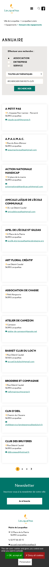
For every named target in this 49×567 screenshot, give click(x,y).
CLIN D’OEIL (12, 411)
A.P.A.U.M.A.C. (14, 139)
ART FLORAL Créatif (19, 260)
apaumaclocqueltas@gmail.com (22, 149)
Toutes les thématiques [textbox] (20, 74)
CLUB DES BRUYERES (18, 441)
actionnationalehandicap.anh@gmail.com (24, 186)
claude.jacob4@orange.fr (19, 119)
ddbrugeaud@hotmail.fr (18, 452)
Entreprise (20, 62)
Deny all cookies (35, 555)
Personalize (25, 562)
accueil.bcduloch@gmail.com (21, 361)
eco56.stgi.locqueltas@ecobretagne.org (26, 240)
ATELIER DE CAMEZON (19, 320)
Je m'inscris (24, 501)
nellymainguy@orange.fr (19, 391)
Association (21, 58)
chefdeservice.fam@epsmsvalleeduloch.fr (24, 424)
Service (18, 66)
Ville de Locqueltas (11, 21)
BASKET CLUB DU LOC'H (20, 350)
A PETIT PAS (13, 108)
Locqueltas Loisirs (29, 21)
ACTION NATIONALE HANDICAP (18, 171)
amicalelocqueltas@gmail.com (21, 211)
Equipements (11, 24)
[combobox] (24, 74)
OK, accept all (15, 555)
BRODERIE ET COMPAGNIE (22, 381)
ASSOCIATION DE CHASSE (22, 290)
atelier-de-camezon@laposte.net (22, 331)
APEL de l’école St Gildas (23, 230)
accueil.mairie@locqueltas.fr (23, 544)
